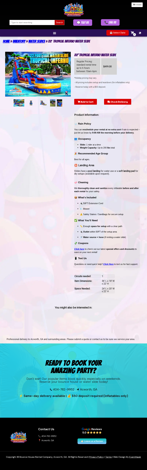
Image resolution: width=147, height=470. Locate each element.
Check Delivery (119, 101)
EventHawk (135, 456)
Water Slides (36, 41)
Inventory (19, 41)
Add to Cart (86, 101)
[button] (54, 33)
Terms (108, 456)
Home (6, 41)
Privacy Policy (96, 456)
